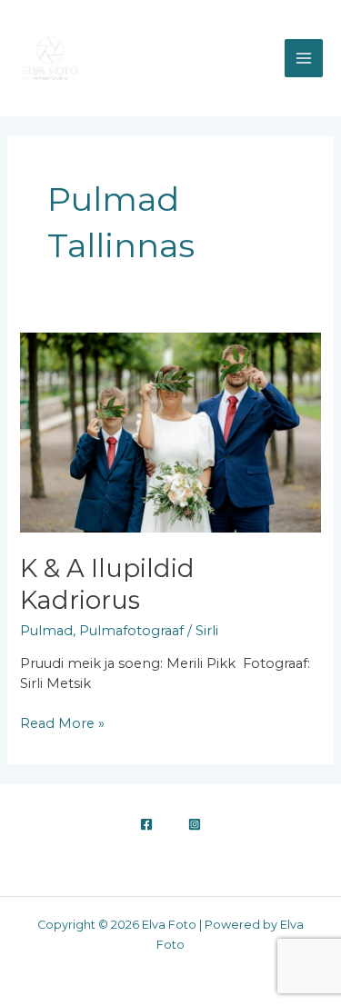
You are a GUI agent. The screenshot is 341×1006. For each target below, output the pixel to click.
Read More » (62, 723)
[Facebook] (146, 824)
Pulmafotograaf (131, 631)
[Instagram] (194, 824)
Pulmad (46, 631)
